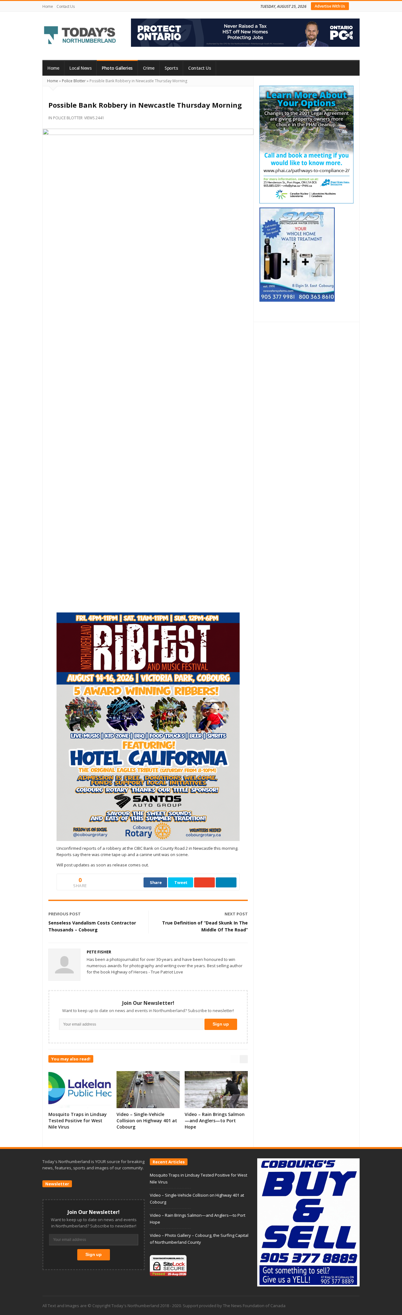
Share (156, 882)
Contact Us (65, 6)
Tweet (180, 882)
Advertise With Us (330, 6)
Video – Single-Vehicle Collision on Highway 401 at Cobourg (147, 1120)
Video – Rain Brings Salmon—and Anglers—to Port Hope (215, 1120)
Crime (149, 68)
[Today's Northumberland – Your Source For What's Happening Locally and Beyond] (80, 36)
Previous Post (64, 914)
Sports (171, 68)
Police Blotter (74, 81)
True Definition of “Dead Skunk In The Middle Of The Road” (205, 926)
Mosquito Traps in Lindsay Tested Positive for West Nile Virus (77, 1120)
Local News (80, 68)
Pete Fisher (99, 952)
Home (47, 6)
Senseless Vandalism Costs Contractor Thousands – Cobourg (92, 926)
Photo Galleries (117, 68)
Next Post (236, 914)
